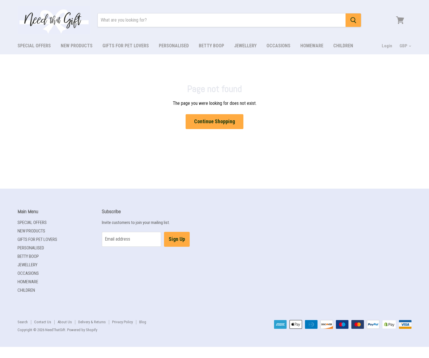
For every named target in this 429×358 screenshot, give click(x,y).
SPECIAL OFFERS (34, 45)
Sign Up (177, 239)
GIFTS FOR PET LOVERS (125, 45)
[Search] (353, 20)
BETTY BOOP (211, 45)
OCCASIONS (278, 45)
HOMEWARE (311, 45)
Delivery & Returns (92, 322)
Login (387, 45)
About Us (64, 322)
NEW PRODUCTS (77, 45)
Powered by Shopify (82, 330)
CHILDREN (343, 45)
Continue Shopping (214, 121)
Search (23, 322)
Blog (142, 322)
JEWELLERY (245, 45)
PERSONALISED (174, 45)
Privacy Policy (122, 322)
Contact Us (42, 322)
